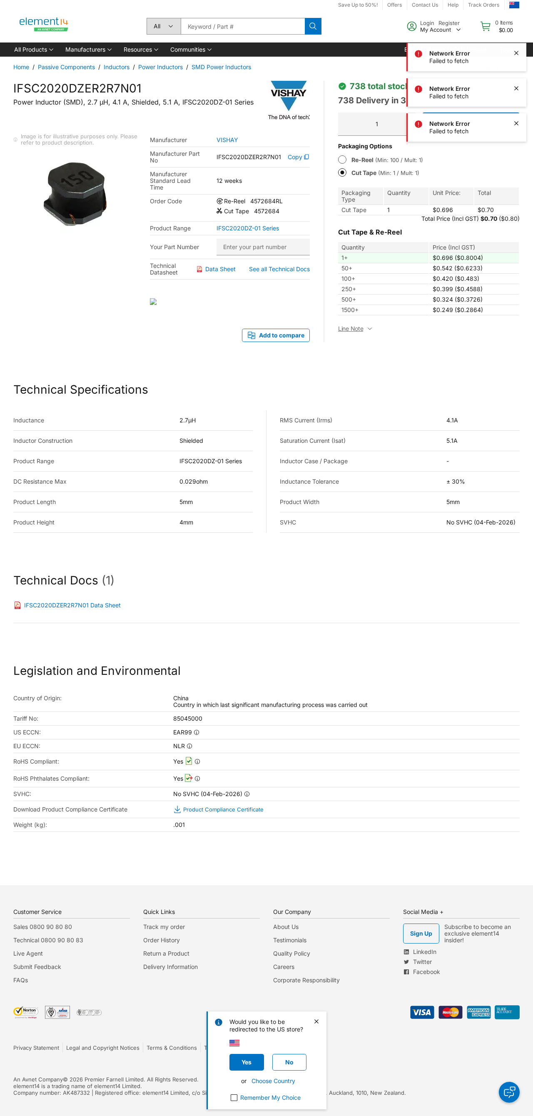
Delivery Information (170, 966)
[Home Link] (44, 26)
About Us (286, 926)
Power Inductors (160, 66)
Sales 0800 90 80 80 (42, 926)
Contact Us (425, 5)
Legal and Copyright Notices (102, 1047)
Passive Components (66, 66)
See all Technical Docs (279, 268)
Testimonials (289, 940)
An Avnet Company (38, 1079)
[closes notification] (516, 53)
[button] (33, 49)
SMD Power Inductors (221, 66)
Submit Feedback (37, 966)
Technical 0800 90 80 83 (48, 940)
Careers (283, 966)
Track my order (164, 926)
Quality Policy (291, 953)
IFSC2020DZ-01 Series (248, 228)
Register (449, 23)
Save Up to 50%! (358, 5)
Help (453, 5)
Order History (161, 940)
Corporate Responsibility (306, 980)
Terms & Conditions (172, 1047)
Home (21, 66)
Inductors (117, 66)
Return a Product (166, 953)
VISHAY (227, 140)
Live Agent (28, 953)
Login (427, 23)
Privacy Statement (36, 1047)
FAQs (20, 980)
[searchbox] (243, 26)
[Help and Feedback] (509, 1092)
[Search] (313, 26)
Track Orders (483, 5)
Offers (394, 5)
